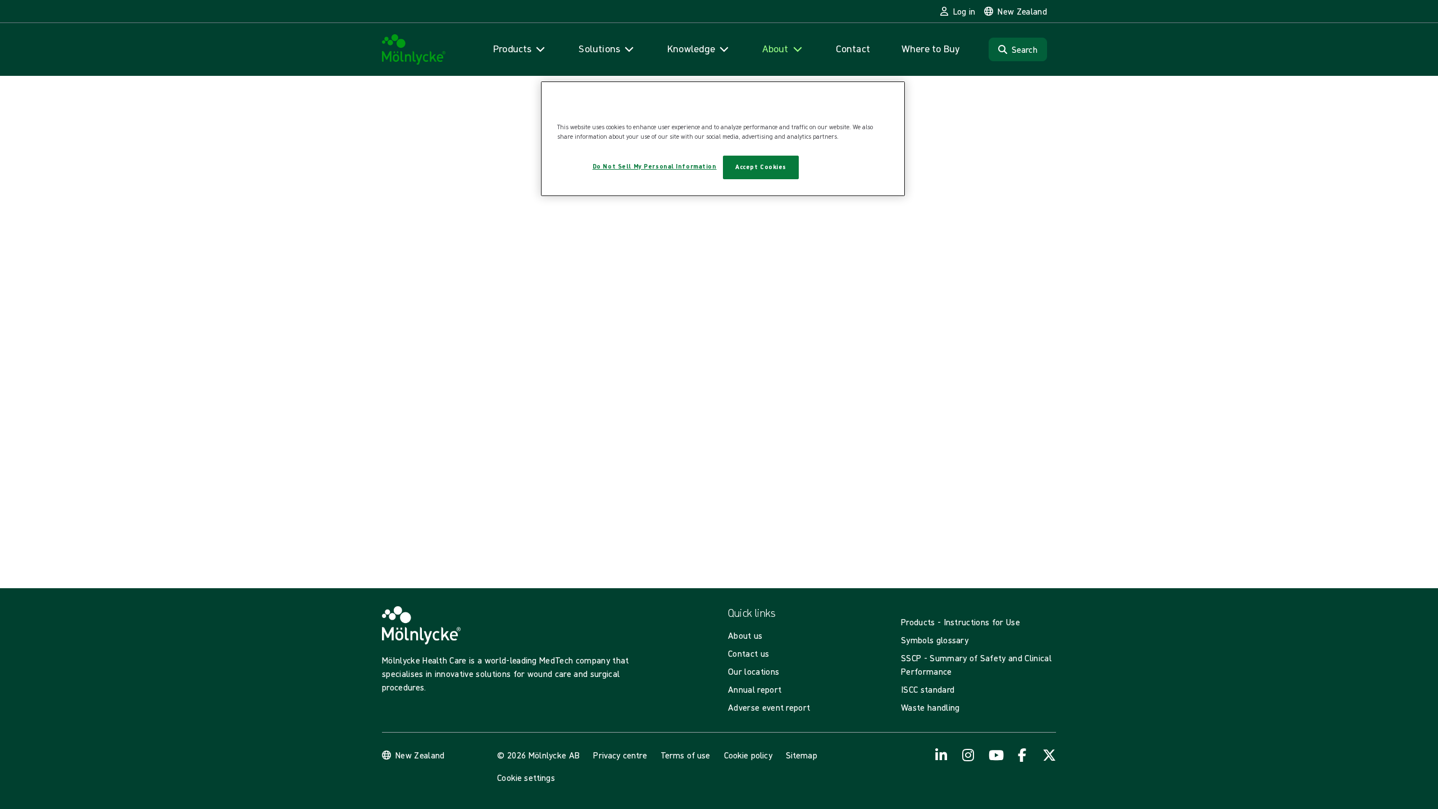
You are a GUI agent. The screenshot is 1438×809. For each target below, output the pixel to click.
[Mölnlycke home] (414, 49)
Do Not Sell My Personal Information (655, 166)
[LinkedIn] (941, 755)
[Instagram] (968, 755)
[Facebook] (1022, 755)
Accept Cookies (760, 167)
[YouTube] (995, 755)
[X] (1049, 755)
